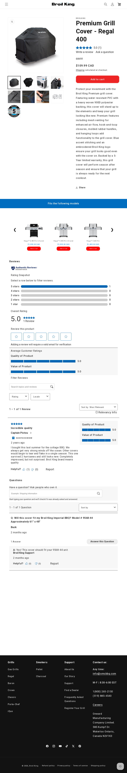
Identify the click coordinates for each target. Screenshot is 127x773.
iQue (10, 711)
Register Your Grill (74, 708)
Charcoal (41, 676)
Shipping (80, 70)
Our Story (69, 676)
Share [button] (82, 187)
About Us (69, 669)
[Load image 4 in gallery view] (57, 82)
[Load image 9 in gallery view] (14, 111)
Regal (11, 676)
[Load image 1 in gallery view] (14, 82)
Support (68, 683)
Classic (12, 697)
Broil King (33, 766)
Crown (11, 690)
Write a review (84, 52)
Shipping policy (98, 766)
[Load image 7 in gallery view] (42, 97)
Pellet (39, 669)
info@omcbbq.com (104, 673)
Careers (98, 704)
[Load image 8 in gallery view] (57, 97)
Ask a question (105, 52)
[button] (6, 4)
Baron (11, 683)
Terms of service (80, 766)
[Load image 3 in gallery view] (42, 82)
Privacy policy (63, 766)
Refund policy (48, 766)
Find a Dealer (71, 690)
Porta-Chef (14, 704)
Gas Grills (13, 669)
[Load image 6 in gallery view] (28, 97)
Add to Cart (34, 248)
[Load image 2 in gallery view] (28, 82)
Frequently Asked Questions (74, 699)
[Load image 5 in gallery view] (14, 97)
